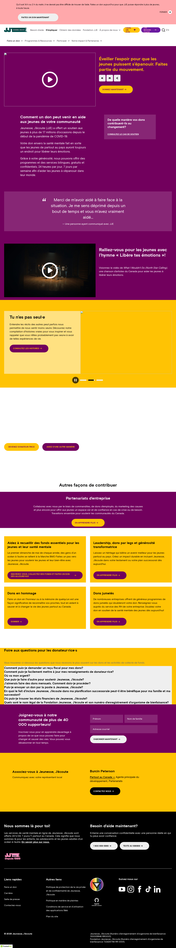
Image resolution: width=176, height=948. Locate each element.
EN (167, 29)
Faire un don (10, 887)
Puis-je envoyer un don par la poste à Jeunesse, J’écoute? (43, 687)
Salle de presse (12, 899)
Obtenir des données (70, 30)
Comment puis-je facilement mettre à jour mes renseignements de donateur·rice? (59, 671)
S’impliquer (51, 30)
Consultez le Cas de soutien (123, 134)
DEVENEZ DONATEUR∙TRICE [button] (21, 447)
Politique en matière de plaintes (62, 900)
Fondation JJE (90, 30)
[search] (163, 30)
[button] (131, 30)
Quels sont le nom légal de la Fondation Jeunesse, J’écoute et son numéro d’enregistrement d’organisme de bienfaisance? (86, 702)
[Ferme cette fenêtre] (170, 12)
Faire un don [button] (13, 40)
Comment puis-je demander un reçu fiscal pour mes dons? (43, 668)
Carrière (8, 893)
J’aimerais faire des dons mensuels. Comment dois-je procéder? (47, 683)
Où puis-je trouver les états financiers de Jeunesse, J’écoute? (45, 698)
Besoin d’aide (37, 30)
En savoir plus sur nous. (36, 842)
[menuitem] (37, 30)
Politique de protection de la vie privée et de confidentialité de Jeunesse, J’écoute (66, 891)
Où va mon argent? (17, 675)
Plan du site (52, 916)
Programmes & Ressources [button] (38, 40)
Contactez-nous (12, 905)
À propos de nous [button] (109, 30)
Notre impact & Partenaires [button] (85, 40)
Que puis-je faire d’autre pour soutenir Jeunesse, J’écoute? (44, 679)
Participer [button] (62, 40)
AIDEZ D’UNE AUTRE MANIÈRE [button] (61, 447)
